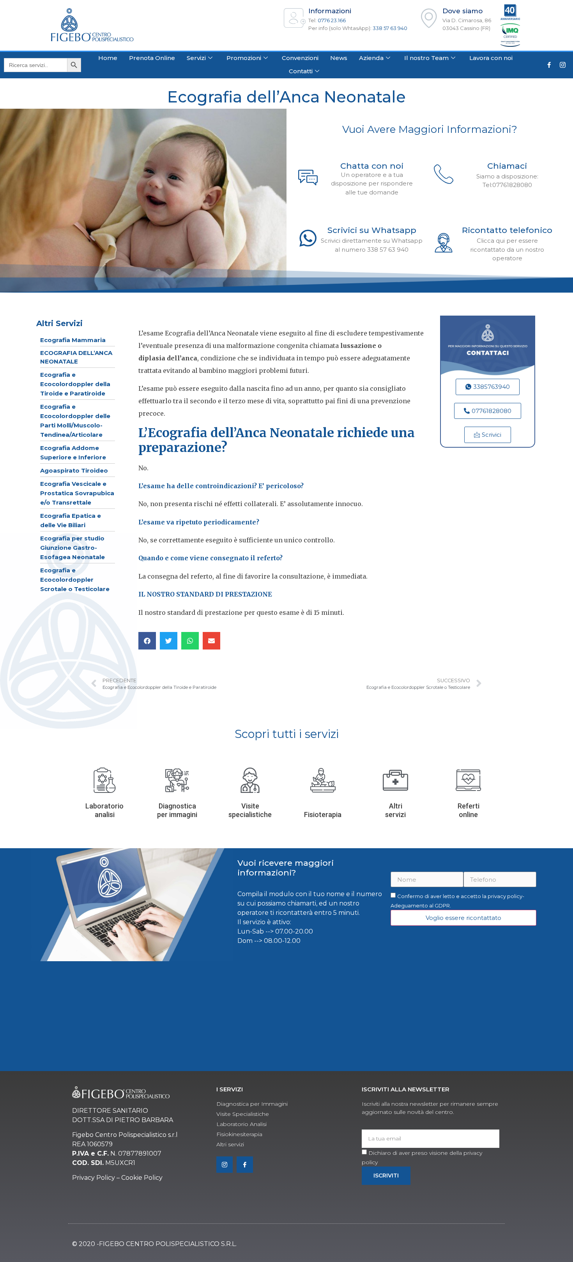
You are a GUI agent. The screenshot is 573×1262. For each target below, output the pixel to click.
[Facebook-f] (549, 65)
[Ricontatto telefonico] (443, 242)
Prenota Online (152, 58)
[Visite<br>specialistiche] (250, 780)
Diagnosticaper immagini (177, 810)
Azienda (371, 58)
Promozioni (243, 58)
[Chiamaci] (443, 174)
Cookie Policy (142, 1177)
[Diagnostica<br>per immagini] (177, 780)
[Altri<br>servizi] (395, 780)
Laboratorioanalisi (104, 810)
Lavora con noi (491, 58)
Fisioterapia (322, 814)
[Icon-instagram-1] (562, 65)
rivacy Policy (96, 1177)
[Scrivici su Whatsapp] (308, 238)
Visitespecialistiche (250, 810)
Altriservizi (395, 810)
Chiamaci (507, 166)
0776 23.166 (332, 20)
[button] (147, 641)
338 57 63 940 (390, 28)
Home (107, 58)
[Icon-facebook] (245, 1164)
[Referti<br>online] (468, 780)
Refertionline (468, 810)
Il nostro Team (426, 58)
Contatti (301, 71)
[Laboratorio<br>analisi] (104, 780)
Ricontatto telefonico (507, 230)
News (338, 58)
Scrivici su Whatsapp (371, 230)
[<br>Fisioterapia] (323, 780)
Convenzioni (300, 58)
